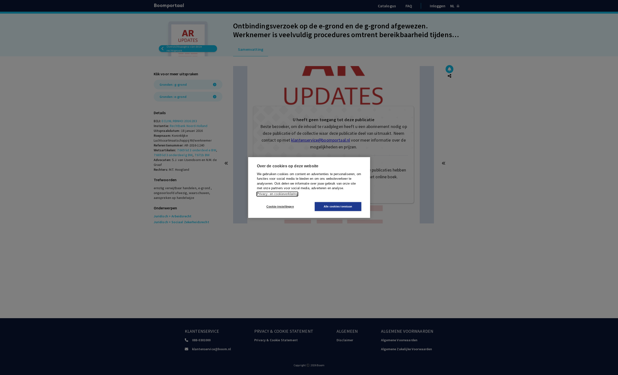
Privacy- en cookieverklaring (277, 194)
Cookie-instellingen (280, 206)
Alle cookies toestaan (338, 206)
